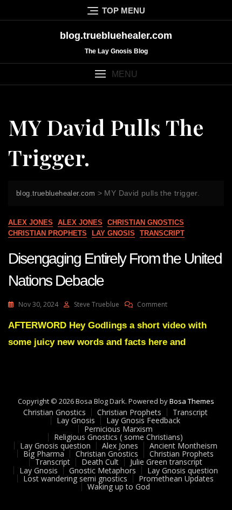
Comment (152, 304)
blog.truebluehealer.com (116, 35)
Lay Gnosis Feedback (143, 420)
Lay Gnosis (113, 233)
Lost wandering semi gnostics (75, 478)
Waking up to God (118, 486)
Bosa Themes (191, 401)
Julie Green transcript (166, 462)
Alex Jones (30, 222)
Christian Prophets (47, 233)
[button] (116, 74)
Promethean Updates (176, 478)
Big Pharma (43, 454)
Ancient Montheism (183, 445)
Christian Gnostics (145, 222)
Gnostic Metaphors (102, 470)
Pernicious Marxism (118, 429)
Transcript (162, 233)
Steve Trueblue (96, 304)
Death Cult (100, 462)
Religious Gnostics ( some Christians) (118, 437)
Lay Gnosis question (55, 445)
